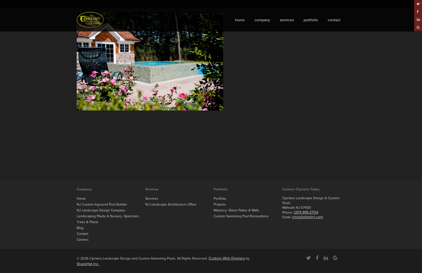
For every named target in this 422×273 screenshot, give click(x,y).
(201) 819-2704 (306, 212)
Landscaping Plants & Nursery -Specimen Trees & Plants (108, 219)
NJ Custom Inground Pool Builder (102, 204)
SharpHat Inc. (88, 264)
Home (81, 199)
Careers (83, 240)
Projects (220, 204)
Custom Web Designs (227, 258)
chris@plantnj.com (307, 217)
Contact (82, 234)
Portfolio (220, 199)
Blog (80, 228)
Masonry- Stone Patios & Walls (236, 210)
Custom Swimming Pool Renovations (241, 216)
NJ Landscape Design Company (101, 210)
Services (151, 199)
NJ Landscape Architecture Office (170, 204)
